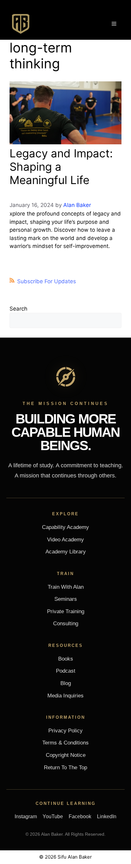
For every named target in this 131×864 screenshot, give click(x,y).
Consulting (65, 624)
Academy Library (65, 552)
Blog (65, 683)
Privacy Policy (65, 731)
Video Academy (65, 540)
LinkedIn (106, 816)
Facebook (80, 816)
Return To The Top (65, 768)
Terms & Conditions (65, 743)
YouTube (53, 816)
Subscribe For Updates (46, 281)
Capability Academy (65, 527)
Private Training (65, 611)
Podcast (65, 671)
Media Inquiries (65, 696)
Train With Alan (66, 587)
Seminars (65, 599)
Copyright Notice (66, 755)
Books (65, 659)
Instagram (26, 816)
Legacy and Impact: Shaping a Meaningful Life (61, 167)
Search (18, 308)
